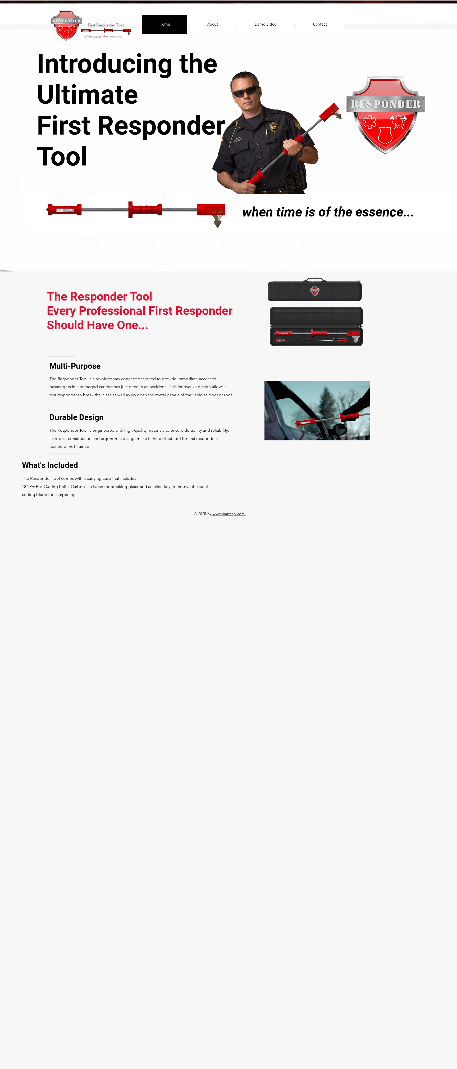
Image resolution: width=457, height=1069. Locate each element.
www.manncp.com (229, 513)
